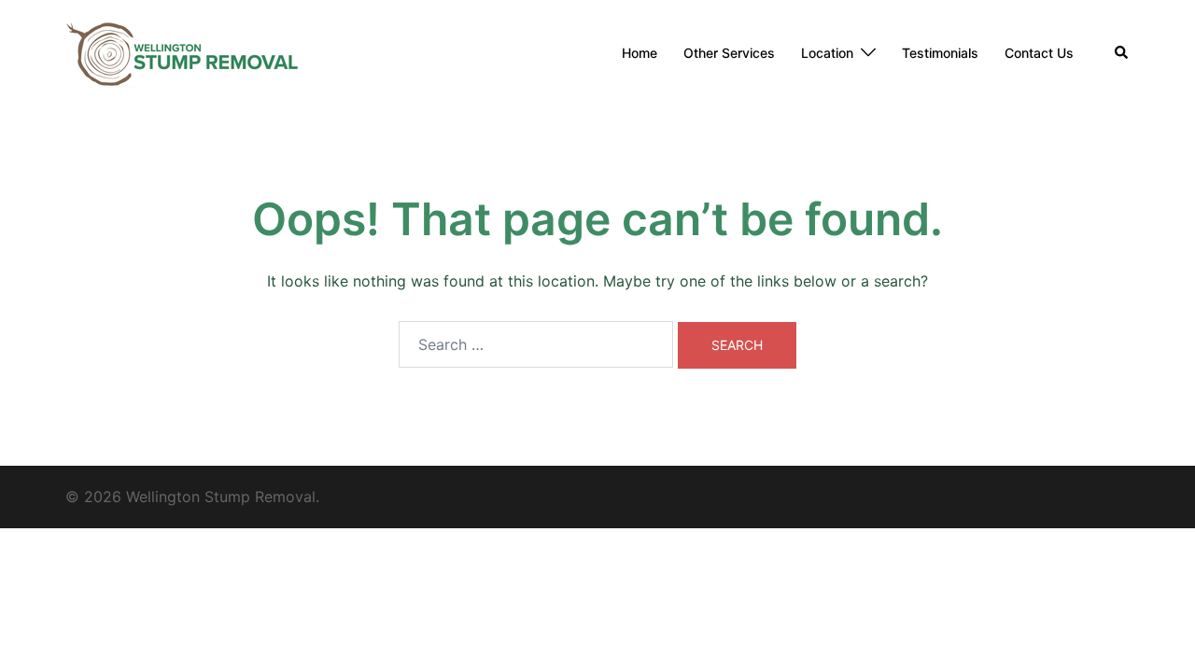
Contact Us (1039, 53)
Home (639, 53)
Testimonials (940, 53)
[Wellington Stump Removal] (182, 51)
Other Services (729, 53)
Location (827, 53)
